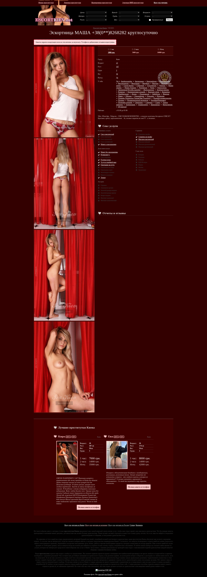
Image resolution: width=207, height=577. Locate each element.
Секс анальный (106, 137)
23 (117, 63)
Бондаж (141, 155)
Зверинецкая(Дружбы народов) (129, 90)
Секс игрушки (106, 157)
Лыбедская (156, 94)
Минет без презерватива (109, 152)
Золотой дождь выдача (109, 190)
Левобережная (123, 94)
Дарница (162, 86)
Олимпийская (139, 96)
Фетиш (140, 167)
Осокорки (150, 96)
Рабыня (141, 160)
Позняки (121, 100)
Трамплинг (142, 170)
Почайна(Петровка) (158, 100)
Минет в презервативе (108, 144)
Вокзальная (135, 83)
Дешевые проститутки (72, 3)
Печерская (160, 96)
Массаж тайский (144, 142)
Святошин (139, 103)
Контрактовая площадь (136, 92)
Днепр (152, 88)
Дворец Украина (130, 88)
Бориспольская (164, 81)
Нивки (120, 96)
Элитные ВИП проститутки (132, 3)
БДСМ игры (142, 162)
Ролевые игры (106, 160)
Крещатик (166, 92)
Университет (143, 105)
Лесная (134, 94)
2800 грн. (111, 52)
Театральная (130, 105)
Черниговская (167, 105)
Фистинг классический (108, 201)
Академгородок (126, 81)
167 (117, 67)
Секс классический (107, 134)
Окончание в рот (106, 170)
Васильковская (123, 83)
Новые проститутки (46, 3)
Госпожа (141, 157)
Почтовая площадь (125, 103)
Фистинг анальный (107, 198)
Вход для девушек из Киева (74, 525)
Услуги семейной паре (108, 162)
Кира (61, 436)
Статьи (132, 525)
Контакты (139, 525)
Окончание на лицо (107, 167)
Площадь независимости (162, 98)
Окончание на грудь (107, 165)
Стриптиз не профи (145, 137)
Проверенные (157, 20)
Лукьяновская (144, 94)
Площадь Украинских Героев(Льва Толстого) (134, 98)
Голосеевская (151, 86)
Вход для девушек (160, 3)
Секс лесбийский (107, 142)
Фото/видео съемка (107, 172)
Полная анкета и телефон (88, 507)
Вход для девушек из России (118, 525)
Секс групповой (106, 139)
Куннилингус (105, 155)
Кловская (121, 92)
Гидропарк (140, 86)
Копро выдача (106, 195)
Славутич (149, 103)
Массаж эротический (145, 147)
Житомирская (148, 90)
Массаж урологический (146, 144)
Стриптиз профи (144, 134)
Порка (140, 165)
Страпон (104, 185)
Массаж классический (146, 139)
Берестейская (152, 81)
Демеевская (143, 88)
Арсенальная (139, 81)
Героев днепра (128, 86)
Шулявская (122, 107)
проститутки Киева (105, 574)
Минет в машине (107, 175)
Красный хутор (153, 92)
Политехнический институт (137, 100)
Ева (110, 436)
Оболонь (128, 96)
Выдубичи (145, 83)
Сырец (157, 103)
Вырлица (155, 83)
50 (117, 74)
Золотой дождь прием (108, 193)
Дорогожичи (161, 88)
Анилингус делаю (107, 188)
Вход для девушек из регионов (96, 525)
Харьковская (155, 105)
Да (117, 78)
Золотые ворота (163, 90)
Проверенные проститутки (101, 3)
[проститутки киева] (54, 12)
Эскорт (103, 178)
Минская (166, 94)
